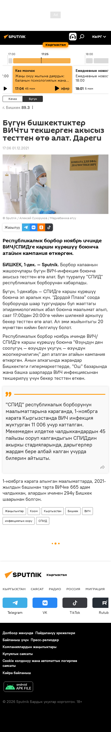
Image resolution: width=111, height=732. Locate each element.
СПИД (42, 521)
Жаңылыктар (14, 511)
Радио (55, 589)
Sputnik (11, 218)
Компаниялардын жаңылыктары (30, 646)
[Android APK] (18, 687)
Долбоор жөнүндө (18, 633)
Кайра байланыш (17, 672)
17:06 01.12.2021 (16, 148)
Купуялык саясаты (18, 653)
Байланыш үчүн (16, 640)
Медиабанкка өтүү (63, 218)
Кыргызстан (52, 511)
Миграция (95, 589)
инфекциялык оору (18, 521)
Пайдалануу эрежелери (55, 633)
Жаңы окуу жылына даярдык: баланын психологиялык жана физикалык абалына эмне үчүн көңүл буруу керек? (41, 82)
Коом (34, 511)
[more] (102, 467)
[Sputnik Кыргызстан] (15, 38)
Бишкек (73, 511)
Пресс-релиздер (45, 640)
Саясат (37, 589)
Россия (73, 589)
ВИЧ (87, 511)
